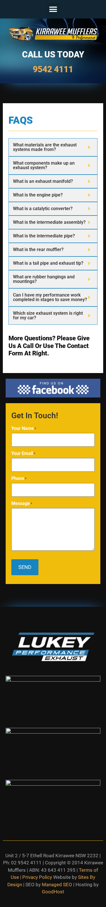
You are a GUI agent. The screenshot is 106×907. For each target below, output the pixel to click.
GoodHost (53, 891)
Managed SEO (57, 884)
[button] (53, 9)
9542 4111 (53, 69)
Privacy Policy (37, 877)
